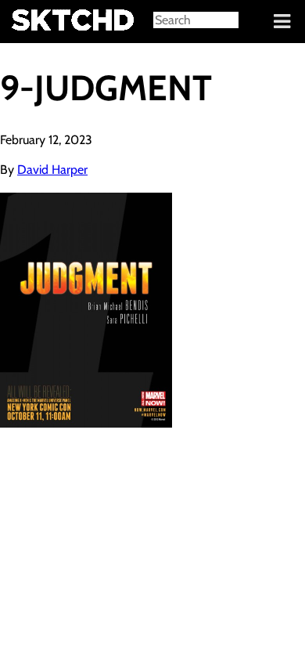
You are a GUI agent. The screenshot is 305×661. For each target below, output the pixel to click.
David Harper (52, 169)
